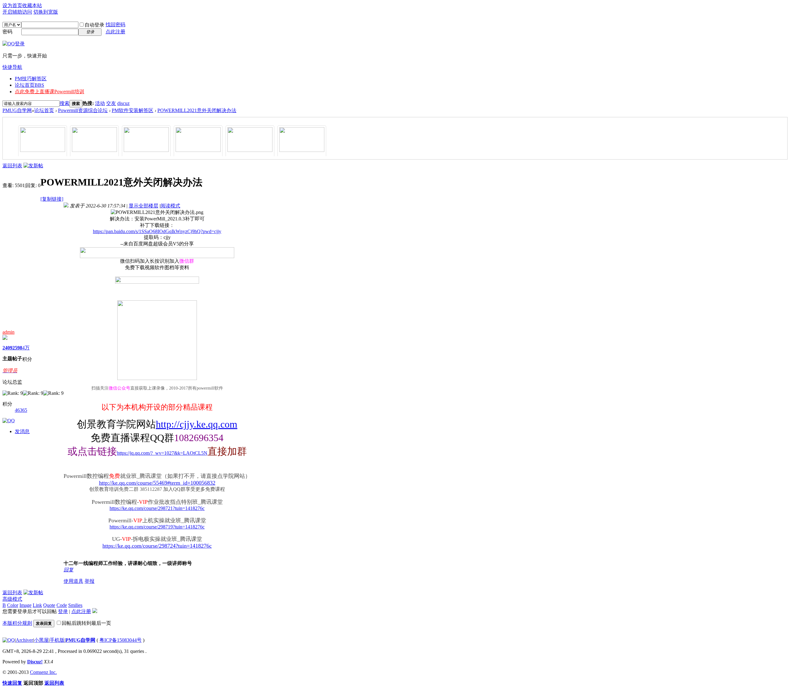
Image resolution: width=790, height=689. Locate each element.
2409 (7, 347)
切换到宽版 (45, 12)
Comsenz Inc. (43, 672)
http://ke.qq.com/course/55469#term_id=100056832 (157, 483)
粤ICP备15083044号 (120, 640)
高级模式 (12, 599)
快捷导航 (12, 67)
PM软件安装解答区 (132, 110)
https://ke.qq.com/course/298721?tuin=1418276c (157, 508)
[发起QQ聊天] (8, 420)
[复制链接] (51, 199)
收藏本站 (32, 5)
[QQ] (8, 640)
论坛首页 (29, 85)
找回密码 (115, 24)
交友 (111, 103)
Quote (49, 605)
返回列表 (12, 165)
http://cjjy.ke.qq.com (196, 424)
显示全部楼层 (143, 205)
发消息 (22, 431)
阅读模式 (170, 205)
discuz (123, 103)
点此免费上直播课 (49, 91)
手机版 (57, 640)
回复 (68, 569)
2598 (17, 347)
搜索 (64, 103)
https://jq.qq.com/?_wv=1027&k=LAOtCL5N (162, 453)
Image (25, 605)
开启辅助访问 (17, 12)
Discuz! (35, 661)
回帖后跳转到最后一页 (86, 623)
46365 (21, 410)
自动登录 (94, 24)
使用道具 (73, 581)
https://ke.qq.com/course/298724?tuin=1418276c (157, 546)
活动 (100, 103)
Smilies (75, 605)
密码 (7, 31)
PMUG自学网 (17, 110)
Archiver (24, 640)
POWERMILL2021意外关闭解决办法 (196, 110)
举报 (89, 581)
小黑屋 (41, 640)
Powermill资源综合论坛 (83, 110)
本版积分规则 (17, 623)
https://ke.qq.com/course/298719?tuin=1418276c (157, 526)
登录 (63, 611)
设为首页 (12, 5)
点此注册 (115, 31)
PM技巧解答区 (31, 78)
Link (37, 605)
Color (12, 605)
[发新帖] (33, 165)
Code (61, 605)
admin (8, 332)
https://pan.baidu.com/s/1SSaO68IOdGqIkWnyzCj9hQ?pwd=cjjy (157, 231)
